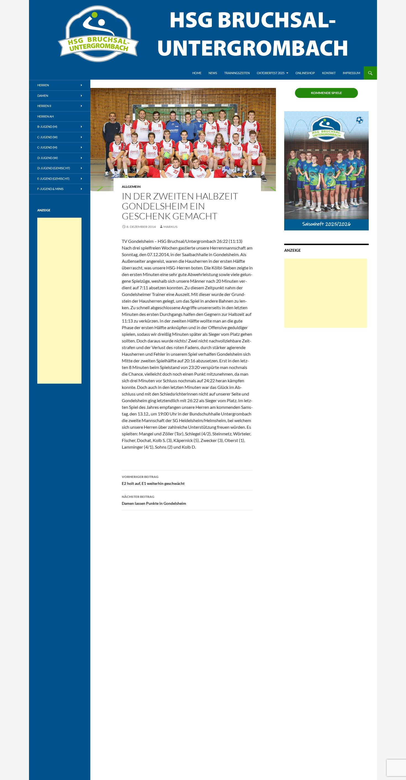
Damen (42, 95)
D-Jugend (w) (47, 158)
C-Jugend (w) (47, 137)
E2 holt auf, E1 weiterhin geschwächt (153, 480)
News (213, 73)
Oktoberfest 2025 (270, 73)
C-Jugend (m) (47, 147)
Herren (43, 85)
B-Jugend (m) (47, 126)
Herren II (44, 106)
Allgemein (131, 186)
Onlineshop (305, 73)
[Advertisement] (325, 293)
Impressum (351, 73)
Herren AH (45, 116)
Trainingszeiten (237, 73)
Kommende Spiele (326, 93)
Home (196, 73)
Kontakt (329, 73)
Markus (170, 227)
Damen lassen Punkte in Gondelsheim (154, 500)
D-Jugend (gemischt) (53, 168)
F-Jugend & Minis (50, 189)
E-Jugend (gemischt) (53, 178)
